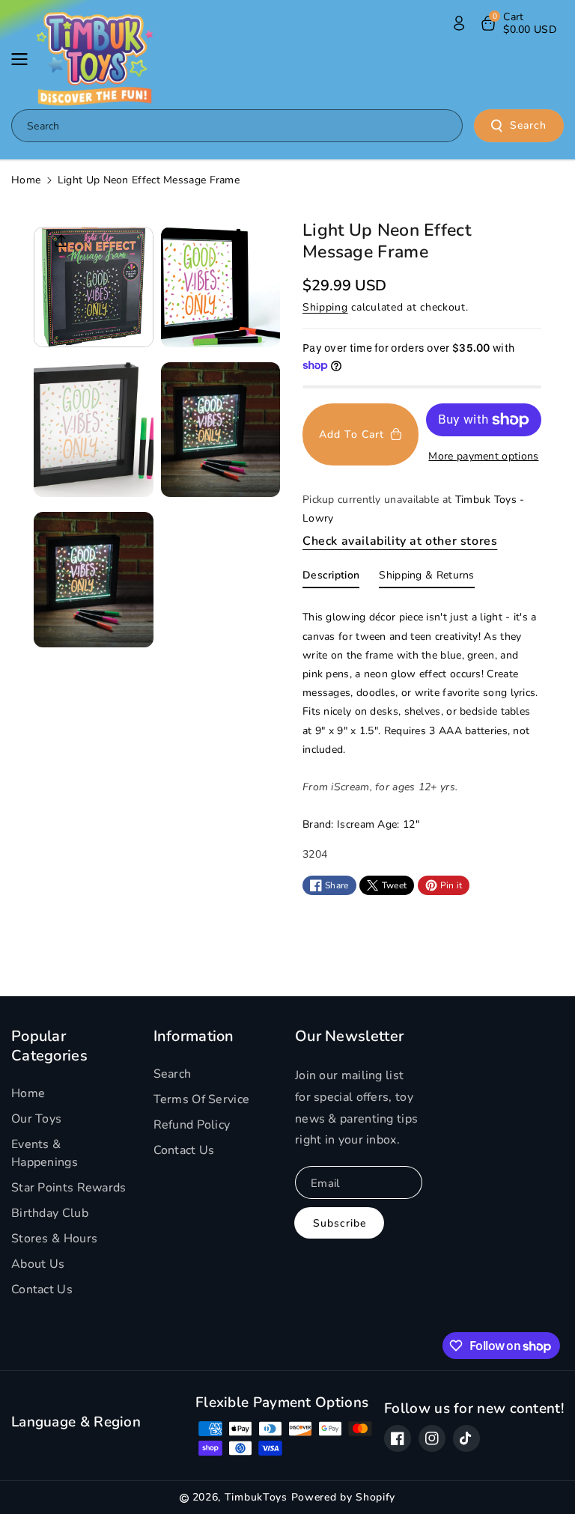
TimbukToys (256, 1497)
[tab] (330, 578)
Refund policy (192, 1125)
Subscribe (339, 1223)
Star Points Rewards (69, 1187)
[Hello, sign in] (459, 23)
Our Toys (36, 1119)
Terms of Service (201, 1099)
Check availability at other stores (399, 541)
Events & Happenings (44, 1153)
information (193, 1036)
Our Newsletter (349, 1036)
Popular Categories (49, 1046)
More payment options (483, 456)
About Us (37, 1264)
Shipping (325, 307)
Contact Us (42, 1289)
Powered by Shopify (343, 1497)
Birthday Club (49, 1213)
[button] (24, 59)
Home (25, 180)
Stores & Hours (54, 1238)
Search (528, 125)
